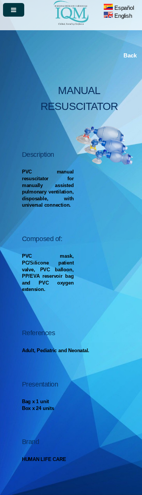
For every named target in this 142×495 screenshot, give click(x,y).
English (122, 16)
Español (123, 8)
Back (129, 56)
